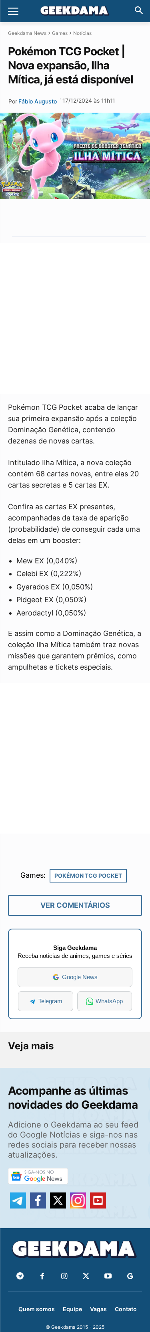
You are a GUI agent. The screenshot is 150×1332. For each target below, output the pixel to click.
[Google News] (130, 1276)
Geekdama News (27, 33)
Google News (80, 977)
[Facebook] (42, 1276)
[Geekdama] (75, 12)
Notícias (82, 33)
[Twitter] (86, 1276)
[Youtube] (108, 1276)
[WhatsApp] (73, 218)
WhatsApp (109, 1001)
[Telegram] (92, 218)
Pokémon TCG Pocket (88, 875)
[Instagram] (64, 1276)
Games (60, 33)
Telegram (50, 1001)
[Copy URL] (110, 218)
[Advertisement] (75, 318)
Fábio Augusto (37, 101)
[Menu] (13, 11)
